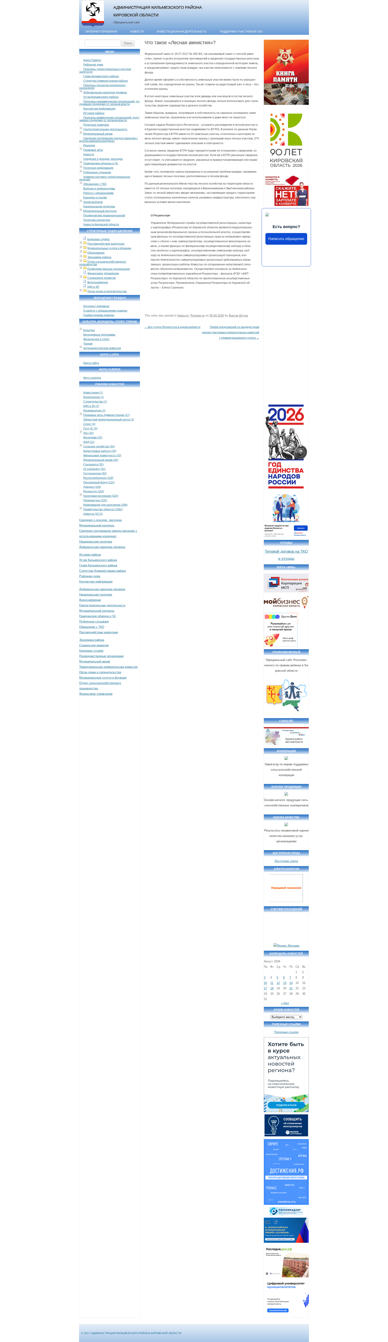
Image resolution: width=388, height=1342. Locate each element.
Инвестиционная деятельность (182, 31)
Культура (89, 330)
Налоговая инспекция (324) (100, 495)
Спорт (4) (89, 424)
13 (284, 983)
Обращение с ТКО (94, 184)
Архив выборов (93, 202)
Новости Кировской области (101, 224)
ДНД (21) (89, 442)
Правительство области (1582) (103, 509)
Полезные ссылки (286, 1032)
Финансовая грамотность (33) (102, 455)
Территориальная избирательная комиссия (108, 667)
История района (93, 113)
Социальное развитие (101, 277)
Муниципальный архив (97, 133)
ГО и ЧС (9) (90, 428)
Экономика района (99, 257)
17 (265, 988)
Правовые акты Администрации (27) (106, 415)
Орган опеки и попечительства (107, 291)
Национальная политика (99, 206)
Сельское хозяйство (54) (99, 446)
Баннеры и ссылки (95, 197)
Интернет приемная (96, 306)
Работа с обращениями (98, 193)
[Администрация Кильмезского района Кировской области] (92, 27)
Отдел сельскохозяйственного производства (102, 263)
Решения (89, 145)
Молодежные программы (99, 334)
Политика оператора (96, 220)
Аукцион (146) (92, 486)
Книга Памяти (92, 60)
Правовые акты (93, 150)
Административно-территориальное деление (104, 178)
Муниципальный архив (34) (100, 460)
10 (265, 983)
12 (278, 983)
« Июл (285, 1003)
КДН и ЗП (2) (91, 406)
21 (291, 988)
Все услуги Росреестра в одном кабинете (173, 327)
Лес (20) (88, 433)
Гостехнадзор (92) (95, 473)
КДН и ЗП (93, 286)
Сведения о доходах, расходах (103, 159)
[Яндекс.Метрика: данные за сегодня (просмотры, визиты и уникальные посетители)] (286, 945)
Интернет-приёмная (101, 31)
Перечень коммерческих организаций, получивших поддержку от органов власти (109, 119)
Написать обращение (286, 239)
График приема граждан (98, 315)
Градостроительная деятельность (105, 129)
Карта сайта (91, 363)
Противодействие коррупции (105, 243)
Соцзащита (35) (93, 464)
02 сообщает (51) (94, 469)
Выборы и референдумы (99, 188)
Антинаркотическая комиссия (102, 348)
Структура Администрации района (105, 80)
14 (291, 983)
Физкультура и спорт (96, 339)
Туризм (87, 343)
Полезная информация (98, 167)
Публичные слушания (97, 172)
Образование (96, 252)
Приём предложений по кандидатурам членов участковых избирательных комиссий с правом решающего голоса (230, 332)
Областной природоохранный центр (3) (108, 419)
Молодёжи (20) (92, 437)
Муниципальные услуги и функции (109, 248)
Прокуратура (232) (95, 500)
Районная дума (93, 64)
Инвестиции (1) (93, 392)
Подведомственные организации (108, 269)
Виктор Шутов (238, 315)
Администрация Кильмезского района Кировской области (157, 11)
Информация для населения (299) (105, 504)
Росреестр (197, 315)
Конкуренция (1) (93, 397)
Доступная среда (286, 861)
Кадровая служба (98, 239)
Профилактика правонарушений (104, 215)
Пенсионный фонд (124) (99, 482)
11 (271, 983)
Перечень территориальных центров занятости (105, 70)
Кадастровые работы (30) (99, 451)
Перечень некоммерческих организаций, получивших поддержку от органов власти (109, 103)
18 (271, 988)
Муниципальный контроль (100, 211)
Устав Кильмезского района (101, 97)
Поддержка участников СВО (241, 31)
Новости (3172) (93, 513)
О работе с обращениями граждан (105, 310)
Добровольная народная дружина (105, 92)
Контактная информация (99, 108)
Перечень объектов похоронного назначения (102, 87)
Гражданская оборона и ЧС (100, 163)
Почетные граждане (96, 124)
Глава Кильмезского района (101, 76)
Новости (137, 31)
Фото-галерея (92, 377)
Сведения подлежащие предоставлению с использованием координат (108, 140)
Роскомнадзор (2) (94, 410)
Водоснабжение (97, 282)
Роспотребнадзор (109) (98, 478)
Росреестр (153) (93, 491)
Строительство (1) (95, 401)
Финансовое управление (103, 273)
